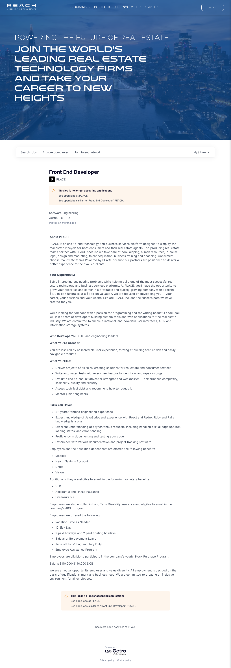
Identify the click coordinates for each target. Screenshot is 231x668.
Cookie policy (124, 660)
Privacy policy (107, 660)
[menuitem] (80, 7)
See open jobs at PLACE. (73, 195)
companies (55, 152)
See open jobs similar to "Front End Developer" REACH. (91, 200)
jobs (29, 152)
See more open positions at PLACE (115, 626)
